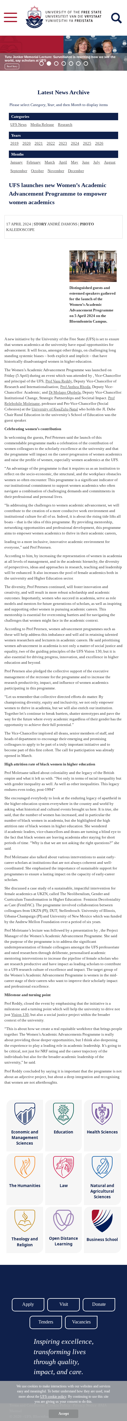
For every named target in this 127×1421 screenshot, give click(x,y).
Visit (63, 1304)
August (109, 162)
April (63, 162)
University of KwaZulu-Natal (55, 409)
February (34, 162)
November (56, 171)
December (76, 171)
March (50, 162)
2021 (39, 143)
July (96, 162)
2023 (63, 143)
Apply (28, 1304)
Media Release (42, 124)
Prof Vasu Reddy (58, 381)
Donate (99, 1304)
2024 (75, 143)
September (18, 171)
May (74, 162)
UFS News (18, 124)
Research (65, 124)
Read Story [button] (12, 66)
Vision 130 (20, 1014)
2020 (26, 143)
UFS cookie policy (53, 1396)
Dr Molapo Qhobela (65, 392)
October (37, 171)
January (16, 162)
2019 (14, 143)
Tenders (45, 1321)
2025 (87, 143)
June (85, 162)
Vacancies (81, 1321)
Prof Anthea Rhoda (75, 386)
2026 (99, 143)
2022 (51, 143)
